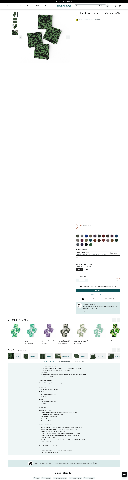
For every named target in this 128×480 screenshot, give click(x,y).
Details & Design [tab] (49, 361)
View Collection (88, 311)
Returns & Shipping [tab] (64, 361)
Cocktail (79, 269)
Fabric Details (81, 258)
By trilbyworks (44, 343)
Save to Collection (98, 295)
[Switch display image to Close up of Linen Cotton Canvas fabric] (15, 32)
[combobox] (102, 5)
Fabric (37, 6)
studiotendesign (88, 19)
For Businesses (48, 6)
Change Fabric (114, 253)
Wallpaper (9, 6)
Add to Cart (98, 290)
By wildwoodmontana (29, 343)
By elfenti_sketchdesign (62, 343)
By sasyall (10, 341)
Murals (19, 6)
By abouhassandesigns (95, 341)
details (68, 1)
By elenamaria (110, 341)
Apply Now (96, 463)
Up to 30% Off (62, 1)
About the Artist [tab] (79, 361)
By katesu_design (77, 343)
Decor (28, 6)
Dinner (87, 269)
